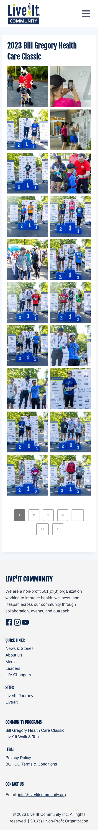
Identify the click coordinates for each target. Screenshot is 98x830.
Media (11, 661)
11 (42, 529)
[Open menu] (86, 14)
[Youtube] (25, 622)
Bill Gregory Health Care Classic (34, 730)
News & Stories (19, 648)
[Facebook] (9, 622)
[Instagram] (17, 622)
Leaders (12, 668)
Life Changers (18, 675)
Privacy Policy (18, 757)
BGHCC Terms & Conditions (31, 764)
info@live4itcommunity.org (42, 794)
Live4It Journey (19, 695)
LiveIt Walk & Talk (22, 737)
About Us (13, 655)
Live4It (11, 702)
